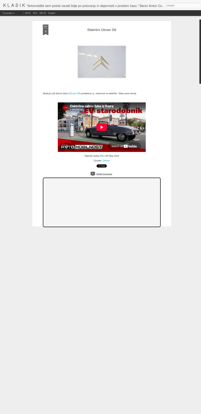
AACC (28, 12)
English (51, 12)
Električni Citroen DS (101, 29)
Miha (102, 155)
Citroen (106, 160)
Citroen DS (74, 93)
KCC (35, 12)
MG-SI (43, 12)
